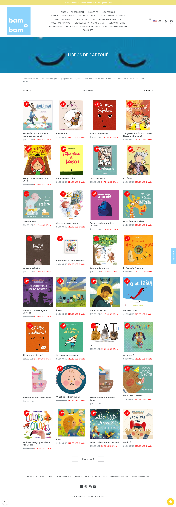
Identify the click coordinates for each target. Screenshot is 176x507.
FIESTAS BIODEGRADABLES (107, 19)
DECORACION (79, 12)
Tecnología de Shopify (96, 496)
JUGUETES (94, 12)
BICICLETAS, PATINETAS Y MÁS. (91, 23)
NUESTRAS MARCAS (62, 23)
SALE (105, 26)
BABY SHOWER (62, 19)
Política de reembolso (140, 476)
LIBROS (64, 12)
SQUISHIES (88, 30)
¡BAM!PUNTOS (55, 26)
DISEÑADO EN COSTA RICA (112, 15)
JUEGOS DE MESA (88, 15)
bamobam (81, 496)
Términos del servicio (119, 476)
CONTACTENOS (99, 476)
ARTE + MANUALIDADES (64, 15)
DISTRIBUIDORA (63, 476)
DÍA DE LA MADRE (118, 26)
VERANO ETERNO (117, 23)
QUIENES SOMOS (82, 476)
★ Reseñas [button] (174, 256)
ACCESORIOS (110, 12)
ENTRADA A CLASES (90, 26)
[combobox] (158, 21)
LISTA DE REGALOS (81, 19)
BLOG (50, 476)
